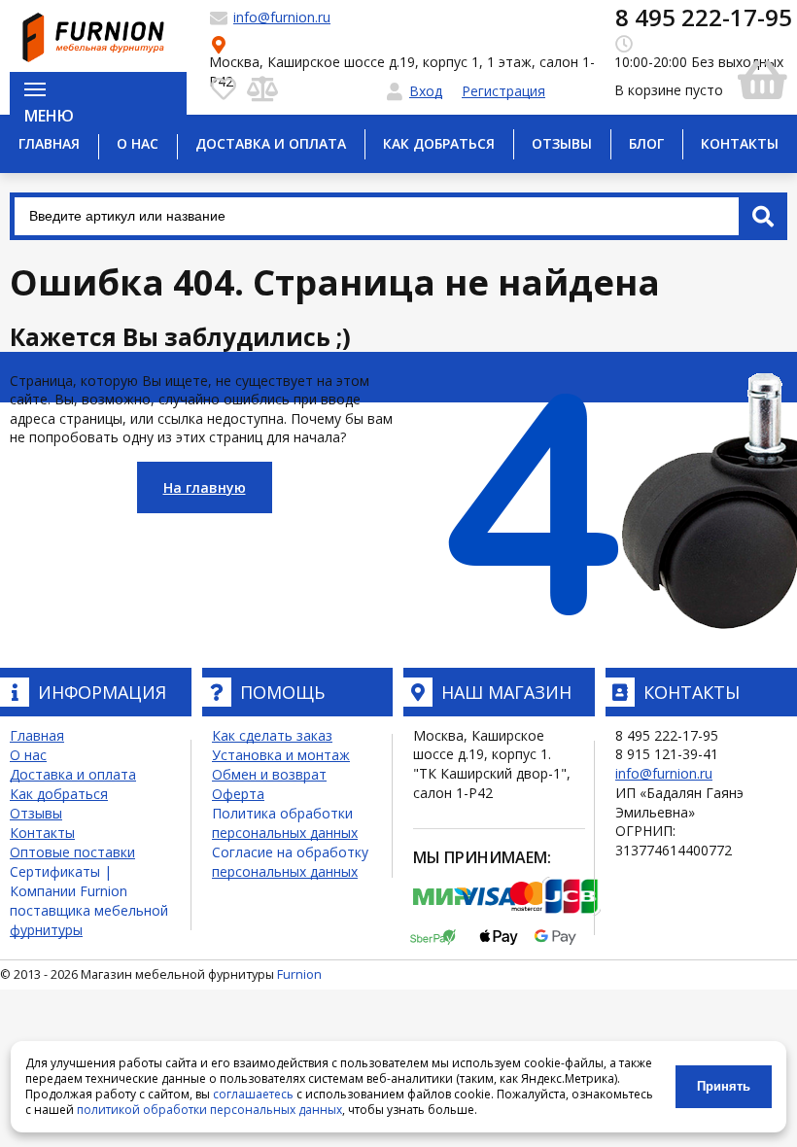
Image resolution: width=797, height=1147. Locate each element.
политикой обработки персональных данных (209, 1109)
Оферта (238, 793)
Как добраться (439, 143)
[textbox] (398, 216)
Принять (723, 1086)
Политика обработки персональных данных (285, 823)
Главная (49, 143)
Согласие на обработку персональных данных (290, 862)
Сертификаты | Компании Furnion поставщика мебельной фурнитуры (89, 900)
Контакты (740, 143)
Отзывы (562, 143)
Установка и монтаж (281, 755)
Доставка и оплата (270, 143)
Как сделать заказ (272, 735)
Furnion (299, 974)
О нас (137, 143)
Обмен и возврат (269, 774)
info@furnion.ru (663, 773)
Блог (646, 143)
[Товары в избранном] (223, 87)
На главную (204, 487)
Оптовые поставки (72, 852)
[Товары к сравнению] (262, 87)
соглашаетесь (253, 1094)
